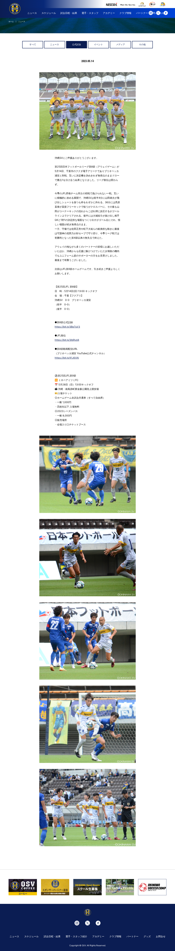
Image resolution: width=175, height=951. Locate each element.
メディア (120, 44)
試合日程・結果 (68, 12)
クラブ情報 (125, 12)
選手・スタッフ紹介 (76, 936)
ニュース (32, 12)
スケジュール (49, 12)
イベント (98, 44)
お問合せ (160, 936)
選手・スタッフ (90, 12)
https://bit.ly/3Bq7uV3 (67, 326)
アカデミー (109, 12)
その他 (142, 44)
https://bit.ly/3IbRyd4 (67, 339)
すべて (32, 44)
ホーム (11, 21)
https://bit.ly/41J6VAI (67, 357)
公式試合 (76, 44)
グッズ (147, 936)
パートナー (142, 12)
